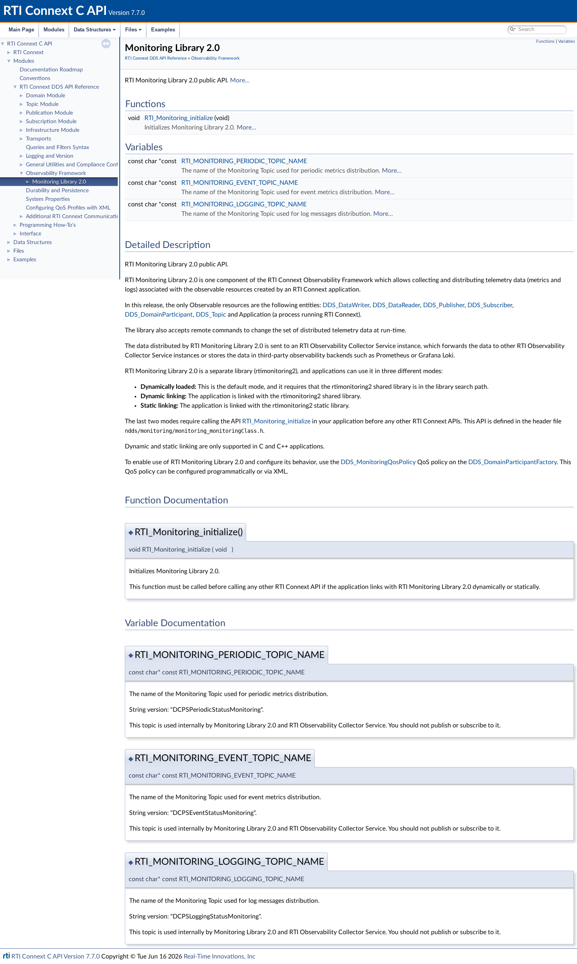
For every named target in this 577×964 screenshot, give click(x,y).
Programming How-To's (48, 225)
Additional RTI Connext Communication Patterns (85, 216)
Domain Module (45, 95)
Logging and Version (49, 156)
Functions (545, 41)
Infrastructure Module (52, 130)
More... (240, 80)
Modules (54, 30)
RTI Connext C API (29, 44)
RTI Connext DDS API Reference (59, 87)
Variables (566, 41)
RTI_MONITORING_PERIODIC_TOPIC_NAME (244, 161)
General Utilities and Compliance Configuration (83, 165)
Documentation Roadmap (51, 70)
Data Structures (92, 30)
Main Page (21, 30)
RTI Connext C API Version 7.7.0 (55, 956)
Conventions (35, 78)
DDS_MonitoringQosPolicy (378, 462)
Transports (38, 139)
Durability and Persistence (57, 190)
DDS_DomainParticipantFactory (512, 462)
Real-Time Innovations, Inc (220, 956)
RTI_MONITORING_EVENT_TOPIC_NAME (239, 183)
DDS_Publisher (443, 305)
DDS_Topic (211, 315)
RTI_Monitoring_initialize (178, 118)
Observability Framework (56, 173)
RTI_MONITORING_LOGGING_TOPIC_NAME (244, 204)
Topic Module (42, 104)
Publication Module (49, 113)
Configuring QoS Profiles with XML (68, 208)
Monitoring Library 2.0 (59, 182)
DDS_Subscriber (489, 305)
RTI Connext (28, 52)
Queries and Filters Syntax (57, 147)
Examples (163, 30)
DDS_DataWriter (346, 305)
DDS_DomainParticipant (159, 315)
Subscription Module (51, 121)
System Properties (48, 199)
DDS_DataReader (396, 305)
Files (131, 30)
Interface (30, 234)
